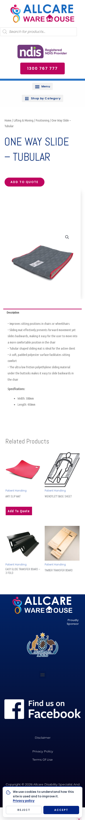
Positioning (42, 120)
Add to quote (24, 182)
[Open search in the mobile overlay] (38, 31)
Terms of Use (42, 760)
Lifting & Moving (23, 120)
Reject (23, 810)
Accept (61, 810)
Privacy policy (23, 801)
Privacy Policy (42, 751)
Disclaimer (43, 738)
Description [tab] (13, 312)
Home (7, 120)
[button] (42, 86)
